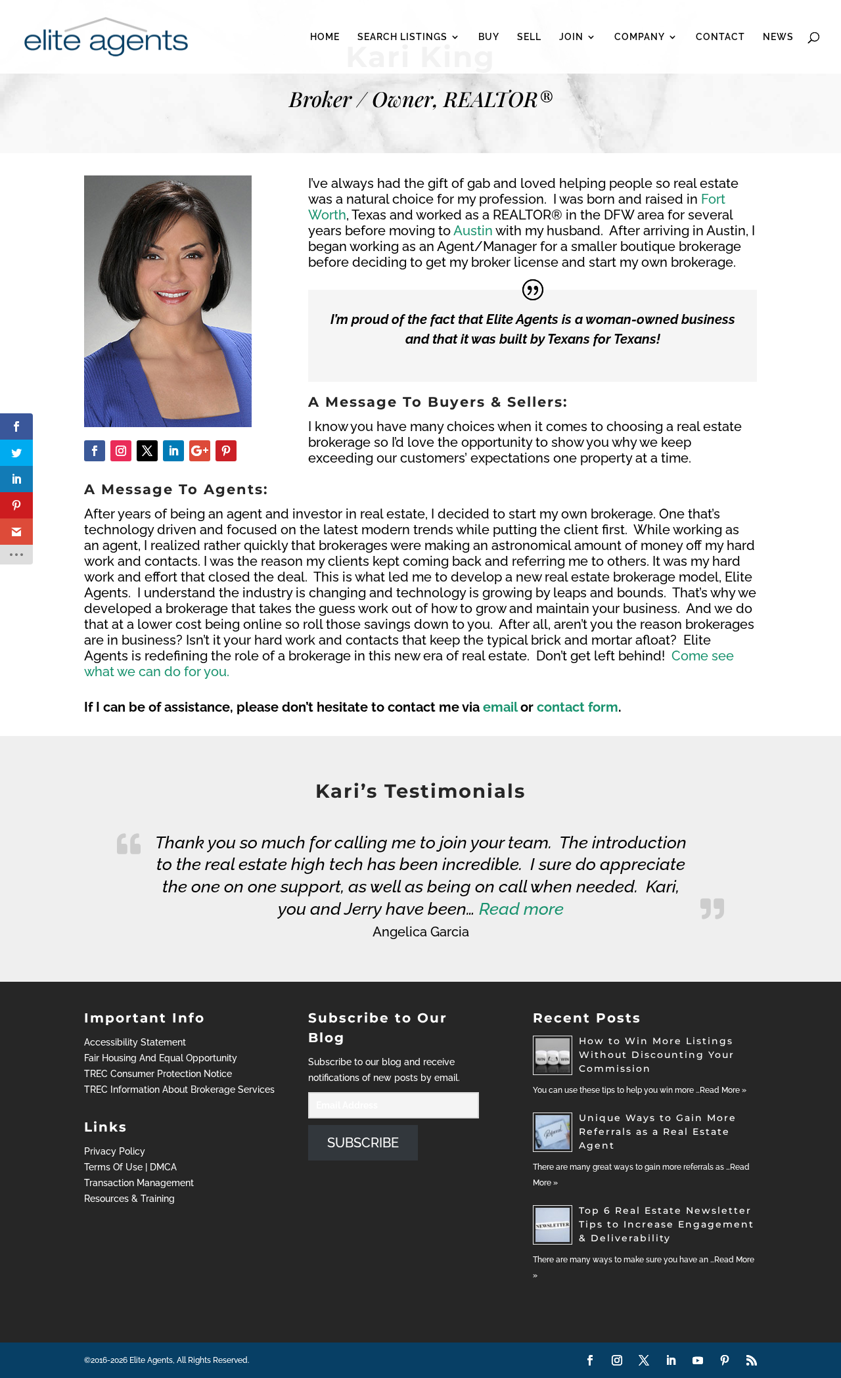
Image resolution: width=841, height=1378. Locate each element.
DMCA (163, 1167)
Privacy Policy (114, 1151)
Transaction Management (139, 1183)
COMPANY (639, 37)
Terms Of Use (113, 1167)
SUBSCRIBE (363, 1143)
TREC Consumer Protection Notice (158, 1073)
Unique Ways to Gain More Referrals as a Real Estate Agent (658, 1131)
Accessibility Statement (135, 1042)
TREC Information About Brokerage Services (179, 1089)
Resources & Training (129, 1198)
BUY (488, 37)
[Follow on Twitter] (147, 450)
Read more (521, 909)
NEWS (778, 37)
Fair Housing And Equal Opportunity (160, 1058)
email (500, 707)
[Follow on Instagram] (120, 450)
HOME (325, 37)
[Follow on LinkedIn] (173, 450)
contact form (577, 707)
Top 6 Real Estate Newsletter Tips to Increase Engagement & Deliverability (666, 1224)
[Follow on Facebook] (94, 450)
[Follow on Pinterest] (226, 450)
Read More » (723, 1090)
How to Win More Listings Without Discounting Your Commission (657, 1054)
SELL (529, 37)
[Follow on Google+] (199, 450)
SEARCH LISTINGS (402, 37)
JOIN (571, 37)
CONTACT (720, 37)
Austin (473, 231)
